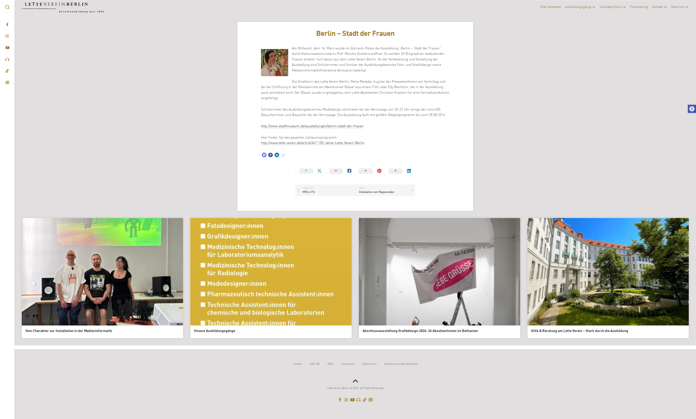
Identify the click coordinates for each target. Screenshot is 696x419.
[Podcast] (7, 59)
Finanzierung (639, 7)
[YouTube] (7, 48)
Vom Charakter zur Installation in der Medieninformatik (68, 331)
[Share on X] (311, 171)
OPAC (331, 364)
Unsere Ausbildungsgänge (214, 331)
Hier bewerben (550, 7)
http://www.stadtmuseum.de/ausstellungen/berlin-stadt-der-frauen (312, 126)
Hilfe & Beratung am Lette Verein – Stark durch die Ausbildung (579, 331)
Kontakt (657, 7)
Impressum (348, 364)
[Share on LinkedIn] (400, 171)
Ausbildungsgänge (578, 7)
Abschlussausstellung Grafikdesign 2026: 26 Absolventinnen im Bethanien (420, 331)
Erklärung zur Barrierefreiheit (401, 364)
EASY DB (315, 364)
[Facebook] (7, 25)
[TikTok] (7, 71)
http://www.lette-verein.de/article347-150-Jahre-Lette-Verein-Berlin (312, 143)
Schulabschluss (610, 7)
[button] (692, 109)
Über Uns (677, 7)
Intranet (297, 364)
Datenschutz (369, 364)
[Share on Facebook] (340, 171)
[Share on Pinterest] (370, 171)
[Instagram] (7, 36)
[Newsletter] (7, 82)
